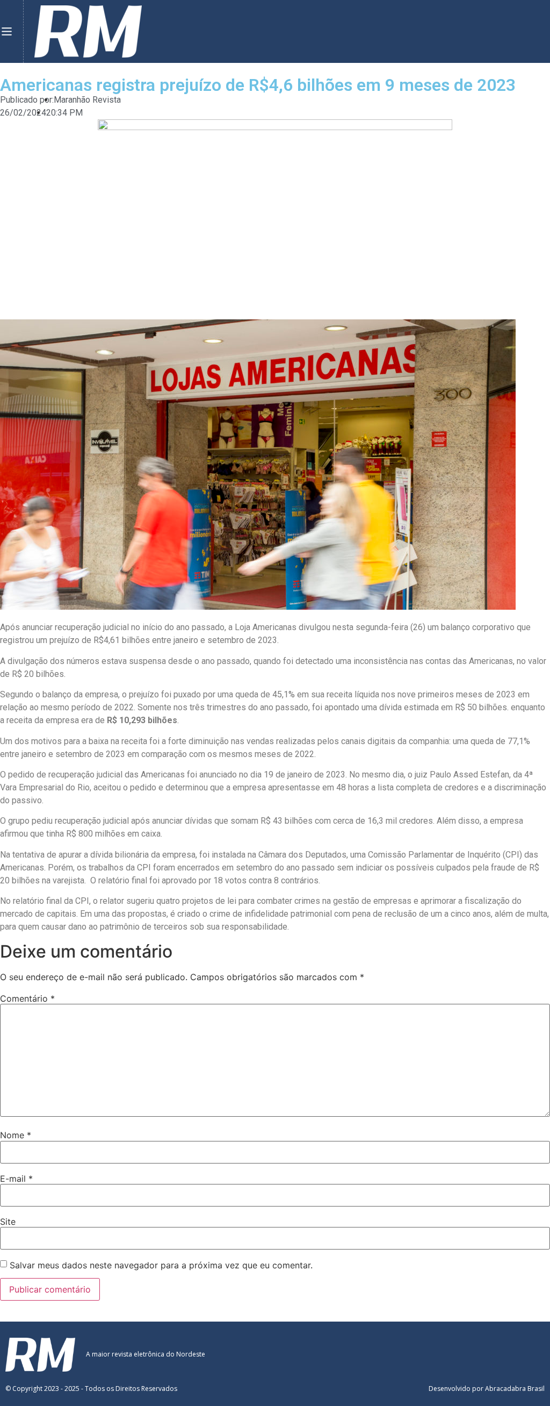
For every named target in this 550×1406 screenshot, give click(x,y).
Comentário (27, 998)
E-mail (16, 1178)
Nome (15, 1135)
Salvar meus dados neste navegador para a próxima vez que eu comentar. (161, 1265)
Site (8, 1221)
